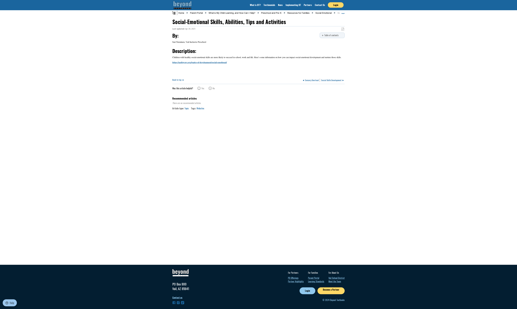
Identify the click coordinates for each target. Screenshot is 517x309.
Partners (308, 5)
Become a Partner (331, 289)
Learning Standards (316, 281)
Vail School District (337, 278)
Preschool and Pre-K (271, 13)
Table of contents (331, 35)
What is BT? (255, 5)
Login (335, 5)
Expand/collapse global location (343, 12)
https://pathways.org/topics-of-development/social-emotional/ (199, 62)
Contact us (177, 297)
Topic (186, 108)
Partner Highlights (296, 281)
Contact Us (320, 5)
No (214, 88)
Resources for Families (298, 13)
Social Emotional (323, 13)
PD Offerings (293, 278)
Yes (202, 88)
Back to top (176, 79)
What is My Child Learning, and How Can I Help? (232, 13)
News (280, 5)
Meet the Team (335, 281)
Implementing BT (293, 5)
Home (181, 13)
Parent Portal (196, 13)
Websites (200, 108)
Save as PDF (342, 29)
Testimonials (269, 5)
